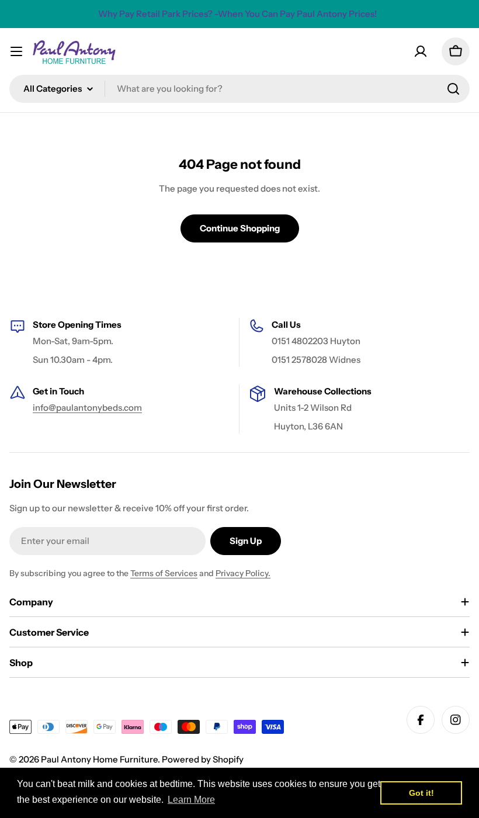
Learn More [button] (191, 800)
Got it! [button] (421, 793)
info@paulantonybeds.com (87, 407)
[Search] (453, 89)
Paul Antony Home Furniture (99, 759)
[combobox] (239, 89)
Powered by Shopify (203, 759)
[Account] (421, 51)
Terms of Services (163, 573)
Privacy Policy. (243, 573)
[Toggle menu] (16, 51)
